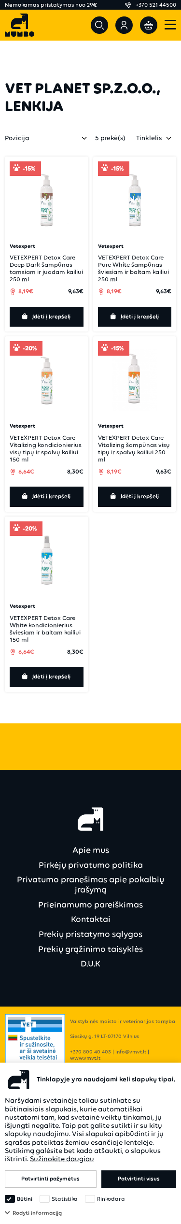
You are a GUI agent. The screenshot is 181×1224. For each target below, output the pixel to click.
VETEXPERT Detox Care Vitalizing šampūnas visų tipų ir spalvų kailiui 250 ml (134, 448)
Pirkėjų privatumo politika (91, 865)
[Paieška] (99, 25)
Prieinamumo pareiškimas (90, 904)
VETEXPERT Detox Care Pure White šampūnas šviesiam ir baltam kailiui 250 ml (133, 268)
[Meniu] (170, 25)
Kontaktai (91, 919)
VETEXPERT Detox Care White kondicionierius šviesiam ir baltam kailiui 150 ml (45, 628)
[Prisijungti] (124, 25)
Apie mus (90, 850)
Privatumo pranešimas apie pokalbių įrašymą (90, 884)
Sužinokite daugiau (62, 1158)
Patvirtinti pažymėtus (50, 1178)
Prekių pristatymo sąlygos (90, 934)
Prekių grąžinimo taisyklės (90, 949)
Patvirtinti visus (139, 1178)
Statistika (65, 1199)
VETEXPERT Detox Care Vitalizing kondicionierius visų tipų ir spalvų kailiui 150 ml (46, 448)
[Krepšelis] (148, 25)
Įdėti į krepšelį (51, 316)
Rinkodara (111, 1199)
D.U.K (90, 963)
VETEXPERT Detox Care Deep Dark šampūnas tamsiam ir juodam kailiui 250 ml (46, 268)
